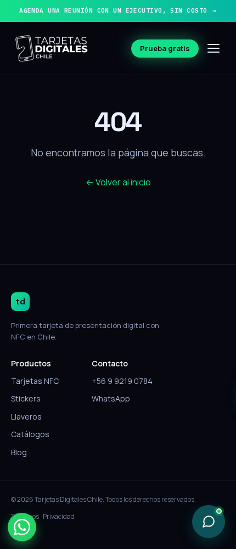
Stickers (26, 398)
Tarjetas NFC (35, 381)
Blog (19, 452)
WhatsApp (111, 398)
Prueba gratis (165, 48)
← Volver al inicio (118, 182)
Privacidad (59, 516)
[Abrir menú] (214, 48)
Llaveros (26, 416)
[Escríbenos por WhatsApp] (22, 527)
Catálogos (30, 434)
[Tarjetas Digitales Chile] (52, 48)
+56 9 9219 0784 (122, 381)
